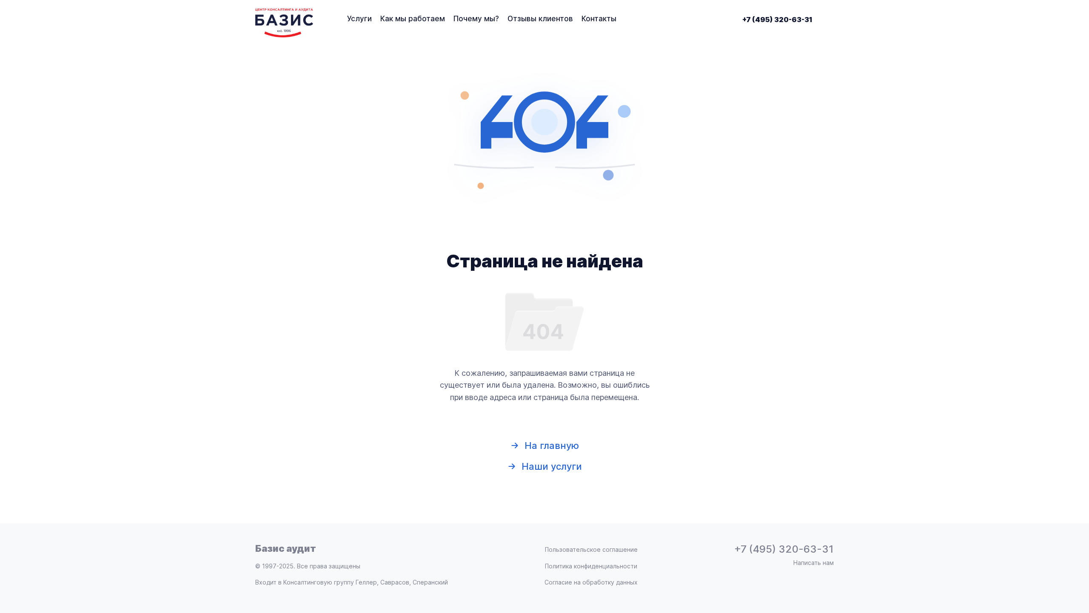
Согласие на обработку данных (591, 582)
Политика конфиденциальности (591, 566)
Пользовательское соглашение (591, 550)
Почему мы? (476, 18)
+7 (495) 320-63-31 (777, 19)
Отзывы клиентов (540, 18)
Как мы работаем (412, 18)
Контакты (599, 18)
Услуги (359, 18)
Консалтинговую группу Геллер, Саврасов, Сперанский (365, 582)
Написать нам (813, 563)
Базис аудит (285, 548)
